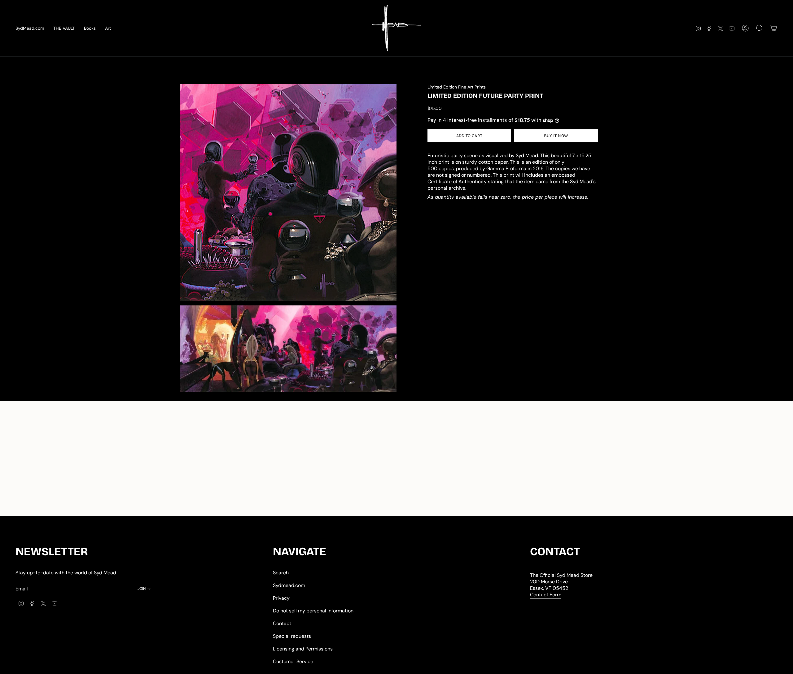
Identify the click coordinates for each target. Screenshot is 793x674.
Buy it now (556, 135)
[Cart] (774, 28)
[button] (108, 28)
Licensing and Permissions (303, 649)
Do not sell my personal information (313, 610)
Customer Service (293, 661)
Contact (282, 623)
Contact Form (545, 594)
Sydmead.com (289, 585)
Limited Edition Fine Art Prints (456, 87)
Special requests (292, 636)
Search (281, 572)
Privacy (281, 598)
